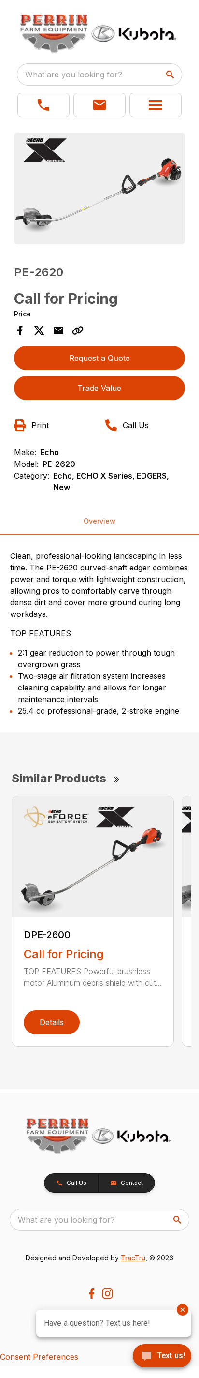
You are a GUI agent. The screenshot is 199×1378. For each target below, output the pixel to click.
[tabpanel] (99, 190)
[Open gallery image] (99, 188)
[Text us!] (162, 1356)
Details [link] (52, 1022)
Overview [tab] (99, 521)
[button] (43, 105)
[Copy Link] (78, 330)
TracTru (133, 1258)
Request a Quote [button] (99, 358)
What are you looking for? (73, 74)
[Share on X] (39, 330)
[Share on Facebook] (20, 330)
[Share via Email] (58, 330)
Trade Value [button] (99, 388)
